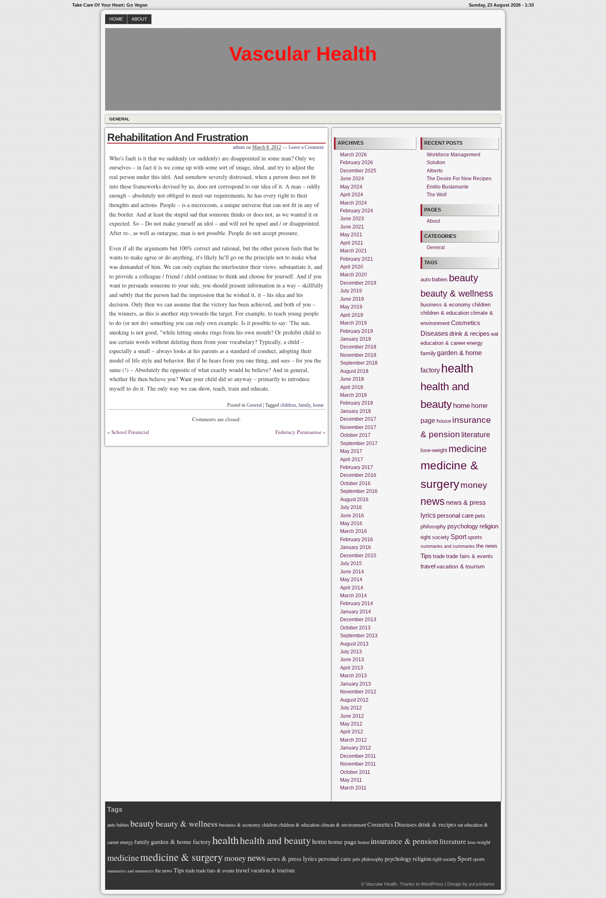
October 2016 (355, 483)
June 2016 (352, 516)
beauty (463, 277)
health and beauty (275, 840)
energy (475, 343)
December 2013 (358, 619)
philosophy (433, 527)
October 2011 (355, 772)
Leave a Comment (306, 147)
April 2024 (351, 195)
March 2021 (353, 251)
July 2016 (351, 507)
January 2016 (355, 547)
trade (439, 556)
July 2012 (351, 708)
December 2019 (358, 283)
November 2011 (358, 764)
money (473, 485)
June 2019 (352, 299)
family (304, 405)
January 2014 (355, 612)
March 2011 (353, 788)
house (444, 421)
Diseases (434, 333)
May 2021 (351, 235)
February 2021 (356, 259)
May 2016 (351, 523)
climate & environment (343, 824)
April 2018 (351, 387)
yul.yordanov (482, 884)
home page (342, 841)
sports (474, 537)
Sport (458, 536)
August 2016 (354, 499)
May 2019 (351, 307)
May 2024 (351, 187)
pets (480, 516)
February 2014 (356, 603)
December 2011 (358, 756)
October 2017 (355, 435)
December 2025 (358, 171)
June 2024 (352, 178)
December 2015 (358, 556)
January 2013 (355, 684)
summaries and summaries (447, 546)
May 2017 (351, 451)
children (288, 405)
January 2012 (355, 748)
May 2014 (351, 579)
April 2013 (351, 668)
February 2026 (356, 162)
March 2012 (353, 740)
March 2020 (353, 275)
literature (475, 434)
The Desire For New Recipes (459, 178)
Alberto (435, 171)
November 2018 (358, 355)
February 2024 (356, 211)
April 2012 (351, 732)
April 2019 (351, 315)
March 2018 (353, 395)
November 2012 (358, 692)
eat (494, 334)
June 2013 (352, 659)
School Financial (130, 432)
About (139, 18)
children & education (444, 313)
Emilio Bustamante (448, 187)
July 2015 (351, 563)
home (318, 405)
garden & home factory (181, 841)
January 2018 (355, 411)
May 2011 (351, 780)
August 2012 (354, 700)
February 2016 (356, 539)
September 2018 (359, 363)
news (432, 501)
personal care (455, 515)
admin (239, 147)
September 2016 (359, 491)
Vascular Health (303, 54)
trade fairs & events (469, 556)
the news (487, 546)
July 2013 (351, 652)
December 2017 (358, 419)
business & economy (445, 305)
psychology (462, 526)
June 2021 (352, 227)
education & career (442, 343)
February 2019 (356, 331)
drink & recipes (469, 333)
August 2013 (354, 644)
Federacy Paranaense (298, 432)
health (457, 368)
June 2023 (352, 219)
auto (425, 280)
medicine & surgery (181, 857)
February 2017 (356, 467)
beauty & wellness (456, 293)
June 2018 (352, 379)
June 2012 (352, 716)
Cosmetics (465, 322)
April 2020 (351, 267)
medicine (468, 448)
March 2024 (353, 203)
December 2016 (358, 475)
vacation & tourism (461, 566)
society (440, 537)
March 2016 (353, 531)
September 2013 (359, 636)
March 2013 (353, 676)
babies (440, 280)
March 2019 (353, 323)
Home (116, 18)
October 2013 (355, 628)
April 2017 (351, 459)
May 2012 (351, 724)
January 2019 (355, 339)
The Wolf (436, 195)
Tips (426, 555)
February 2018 (356, 403)
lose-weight (433, 450)
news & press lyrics (292, 858)
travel (427, 566)
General (119, 119)
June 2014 (352, 572)
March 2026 (353, 155)
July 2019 (351, 291)
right (425, 537)
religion (488, 526)
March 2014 (353, 596)
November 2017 (358, 427)
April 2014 (351, 588)
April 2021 (351, 243)
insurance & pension (404, 840)
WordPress (432, 884)
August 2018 (354, 371)
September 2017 (359, 443)
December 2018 (358, 347)
